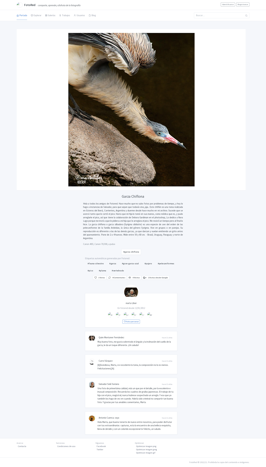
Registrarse (243, 4)
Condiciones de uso (66, 446)
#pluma (102, 270)
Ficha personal (132, 321)
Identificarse (228, 4)
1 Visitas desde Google (158, 277)
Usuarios (81, 15)
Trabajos (66, 15)
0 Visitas (136, 277)
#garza (112, 263)
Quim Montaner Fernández (111, 337)
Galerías (51, 15)
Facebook (101, 446)
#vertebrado (118, 270)
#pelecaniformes (166, 263)
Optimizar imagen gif (145, 452)
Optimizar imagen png (146, 446)
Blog (93, 15)
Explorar (37, 15)
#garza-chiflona (131, 252)
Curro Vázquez (106, 360)
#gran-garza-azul (130, 263)
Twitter (100, 449)
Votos (102, 277)
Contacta (22, 446)
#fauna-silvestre (96, 263)
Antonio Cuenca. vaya (109, 417)
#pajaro (148, 263)
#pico (90, 270)
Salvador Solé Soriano (109, 384)
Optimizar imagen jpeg (146, 449)
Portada (23, 15)
